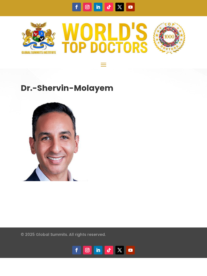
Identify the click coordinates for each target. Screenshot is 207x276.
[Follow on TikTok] (109, 7)
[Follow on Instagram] (87, 7)
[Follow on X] (119, 7)
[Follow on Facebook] (76, 7)
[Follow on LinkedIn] (98, 7)
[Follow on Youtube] (130, 7)
